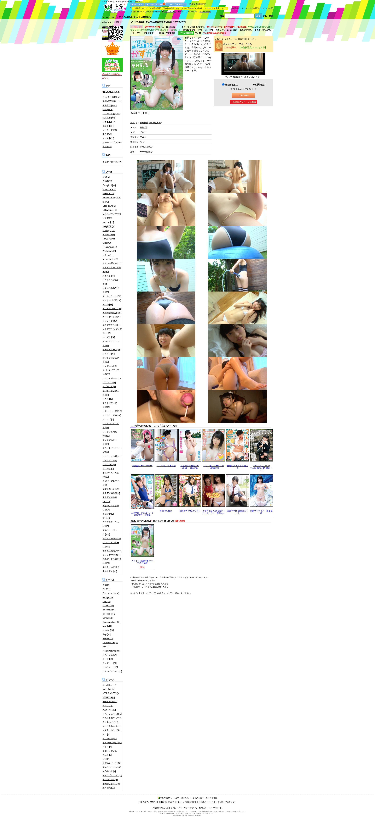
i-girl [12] (107, 601)
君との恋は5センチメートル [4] (112, 744)
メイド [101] (108, 138)
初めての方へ (170, 11)
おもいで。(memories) (226, 29)
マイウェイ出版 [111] (112, 456)
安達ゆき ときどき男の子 (237, 466)
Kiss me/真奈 (166, 510)
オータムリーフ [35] (112, 349)
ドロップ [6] (108, 419)
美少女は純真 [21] (111, 567)
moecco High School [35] (109, 615)
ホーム (105, 17)
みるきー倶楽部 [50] (112, 300)
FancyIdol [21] (109, 185)
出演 (134, 122)
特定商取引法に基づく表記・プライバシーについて (175, 807)
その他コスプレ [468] (112, 142)
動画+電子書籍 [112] (112, 101)
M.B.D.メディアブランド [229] (112, 216)
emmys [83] (108, 597)
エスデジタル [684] (111, 324)
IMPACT (143, 127)
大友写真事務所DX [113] (110, 499)
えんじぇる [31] (110, 654)
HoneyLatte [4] (109, 189)
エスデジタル (246, 29)
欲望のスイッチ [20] (112, 763)
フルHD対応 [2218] (111, 97)
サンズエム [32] (110, 365)
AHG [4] (106, 177)
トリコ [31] (108, 658)
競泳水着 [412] (109, 117)
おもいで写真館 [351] (112, 263)
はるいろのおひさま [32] (111, 289)
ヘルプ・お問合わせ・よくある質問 (188, 797)
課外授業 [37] (109, 787)
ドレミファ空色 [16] (112, 415)
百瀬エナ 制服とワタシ (189, 510)
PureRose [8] (109, 234)
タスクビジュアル (263, 29)
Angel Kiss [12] (109, 685)
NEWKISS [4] (109, 697)
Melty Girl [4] (108, 689)
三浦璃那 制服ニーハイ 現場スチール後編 (142, 513)
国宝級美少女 (189, 29)
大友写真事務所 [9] (111, 493)
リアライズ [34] (110, 460)
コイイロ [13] (109, 353)
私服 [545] (107, 146)
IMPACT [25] (108, 193)
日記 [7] (106, 758)
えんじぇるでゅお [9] (112, 713)
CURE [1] (107, 589)
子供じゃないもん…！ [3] (110, 752)
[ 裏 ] (146, 112)
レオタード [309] (110, 129)
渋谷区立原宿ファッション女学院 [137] (112, 552)
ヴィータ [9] (108, 468)
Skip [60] (107, 634)
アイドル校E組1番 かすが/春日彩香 (142, 561)
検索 (222, 15)
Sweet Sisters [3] (110, 701)
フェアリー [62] (110, 663)
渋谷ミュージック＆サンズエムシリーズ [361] (112, 542)
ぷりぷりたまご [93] (112, 296)
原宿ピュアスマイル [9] (111, 482)
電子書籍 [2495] (110, 105)
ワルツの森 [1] (109, 464)
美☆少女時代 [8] (110, 779)
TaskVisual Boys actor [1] (110, 644)
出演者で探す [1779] (112, 161)
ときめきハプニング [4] (111, 281)
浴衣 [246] (107, 134)
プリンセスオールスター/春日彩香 (213, 466)
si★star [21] (108, 630)
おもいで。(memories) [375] (111, 257)
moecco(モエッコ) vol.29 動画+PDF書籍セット (261, 467)
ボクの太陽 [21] (110, 738)
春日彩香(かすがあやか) (151, 122)
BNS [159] (107, 181)
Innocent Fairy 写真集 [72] (112, 199)
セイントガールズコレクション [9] (112, 380)
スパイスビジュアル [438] (111, 372)
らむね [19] (108, 304)
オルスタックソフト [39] (111, 343)
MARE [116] (108, 605)
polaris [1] (107, 626)
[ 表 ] (139, 112)
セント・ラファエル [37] (111, 392)
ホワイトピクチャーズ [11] (112, 450)
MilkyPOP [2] (108, 226)
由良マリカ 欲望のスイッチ (237, 511)
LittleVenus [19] (110, 209)
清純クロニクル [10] (112, 767)
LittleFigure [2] (109, 205)
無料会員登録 (205, 11)
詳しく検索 (268, 15)
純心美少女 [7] (109, 771)
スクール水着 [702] (111, 113)
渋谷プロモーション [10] (111, 523)
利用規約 (203, 807)
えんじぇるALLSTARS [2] (109, 707)
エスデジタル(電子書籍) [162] (112, 330)
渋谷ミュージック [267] (110, 532)
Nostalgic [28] (109, 230)
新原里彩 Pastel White (142, 465)
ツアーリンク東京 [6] (112, 411)
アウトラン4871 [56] (112, 308)
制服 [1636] (108, 109)
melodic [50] (108, 222)
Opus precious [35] (111, 621)
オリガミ (136, 33)
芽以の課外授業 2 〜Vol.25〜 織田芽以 (189, 466)
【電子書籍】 (149, 33)
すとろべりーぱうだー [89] (112, 269)
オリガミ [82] (109, 337)
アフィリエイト (215, 807)
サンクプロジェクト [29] (111, 359)
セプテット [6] (109, 386)
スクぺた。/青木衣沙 (166, 465)
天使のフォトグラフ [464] (111, 507)
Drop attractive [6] (111, 593)
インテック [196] (110, 320)
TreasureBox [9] (110, 246)
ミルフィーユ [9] (110, 667)
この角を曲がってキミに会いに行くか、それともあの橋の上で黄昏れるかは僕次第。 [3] (112, 726)
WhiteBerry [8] (109, 250)
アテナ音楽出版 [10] (112, 312)
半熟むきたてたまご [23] (111, 474)
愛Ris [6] (106, 517)
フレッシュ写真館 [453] (110, 433)
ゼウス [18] (108, 398)
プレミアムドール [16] (110, 441)
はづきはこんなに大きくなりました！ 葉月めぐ (213, 511)
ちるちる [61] (109, 275)
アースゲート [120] (111, 316)
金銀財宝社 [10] (110, 571)
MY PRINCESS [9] (111, 693)
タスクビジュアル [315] (110, 404)
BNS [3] (106, 584)
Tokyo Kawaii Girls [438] (109, 240)
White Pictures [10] (111, 650)
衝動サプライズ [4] (111, 783)
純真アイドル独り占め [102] (112, 560)
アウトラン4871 (205, 29)
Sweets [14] (108, 638)
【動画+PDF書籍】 (167, 33)
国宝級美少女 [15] (111, 489)
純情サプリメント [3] (112, 775)
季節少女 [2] (108, 513)
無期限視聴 (231, 84)
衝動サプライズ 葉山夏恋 (261, 511)
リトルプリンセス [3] (112, 671)
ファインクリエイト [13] (111, 425)
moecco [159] (109, 609)
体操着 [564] (108, 125)
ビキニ (113, 17)
